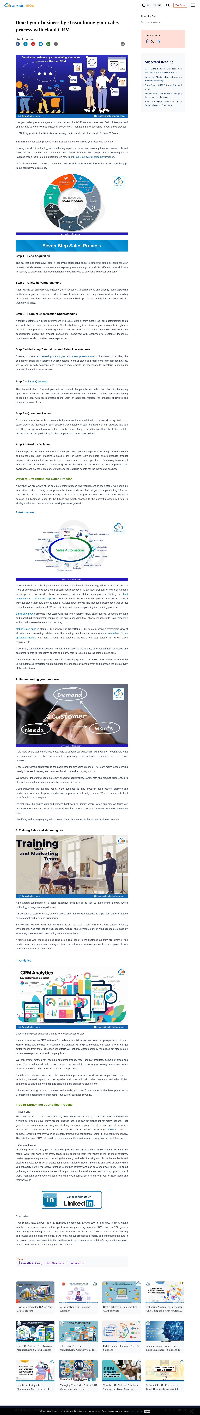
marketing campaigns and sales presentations (67, 356)
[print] (124, 45)
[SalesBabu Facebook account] (146, 41)
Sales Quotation (37, 381)
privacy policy (136, 1411)
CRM (111, 1129)
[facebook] (19, 45)
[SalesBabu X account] (152, 41)
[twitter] (26, 45)
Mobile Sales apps (26, 629)
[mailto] (57, 45)
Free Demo (180, 5)
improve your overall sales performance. (92, 157)
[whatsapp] (49, 45)
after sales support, (45, 598)
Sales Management (55, 1263)
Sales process (77, 1263)
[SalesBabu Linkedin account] (158, 41)
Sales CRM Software (30, 1263)
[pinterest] (34, 45)
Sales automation (25, 613)
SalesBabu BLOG (19, 6)
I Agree (147, 1411)
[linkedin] (42, 45)
